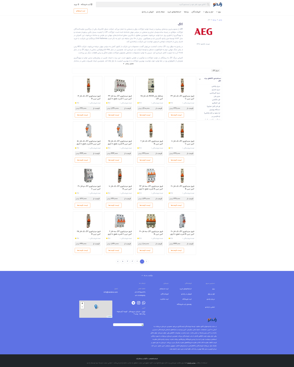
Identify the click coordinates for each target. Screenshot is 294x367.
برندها (186, 12)
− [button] (82, 307)
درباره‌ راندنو (211, 299)
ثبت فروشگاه (85, 4)
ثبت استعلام (80, 11)
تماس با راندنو (210, 307)
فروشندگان (196, 12)
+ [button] (82, 303)
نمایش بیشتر (129, 64)
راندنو (220, 20)
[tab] (209, 80)
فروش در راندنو (147, 12)
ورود (75, 4)
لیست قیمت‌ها (176, 115)
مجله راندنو (160, 12)
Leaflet (109, 317)
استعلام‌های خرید (174, 12)
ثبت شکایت (164, 299)
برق (213, 289)
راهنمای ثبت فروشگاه (184, 304)
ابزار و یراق (211, 294)
